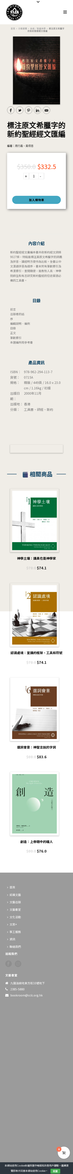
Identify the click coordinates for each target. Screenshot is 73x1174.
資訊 (12, 939)
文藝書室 (15, 909)
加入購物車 (36, 200)
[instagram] (18, 964)
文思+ (13, 924)
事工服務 (15, 932)
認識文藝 (15, 895)
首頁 (13, 29)
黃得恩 (29, 145)
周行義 (19, 145)
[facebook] (8, 964)
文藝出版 (15, 902)
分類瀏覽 (22, 29)
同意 (55, 1171)
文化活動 (15, 917)
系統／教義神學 (38, 29)
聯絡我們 (15, 947)
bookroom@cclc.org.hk (26, 995)
